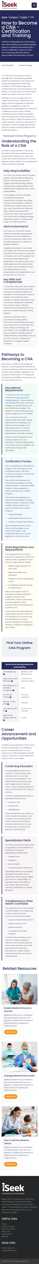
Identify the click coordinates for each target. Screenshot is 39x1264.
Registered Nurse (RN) (17, 923)
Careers (13, 17)
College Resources (9, 1250)
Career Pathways (25, 65)
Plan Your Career (8, 1229)
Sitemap (5, 1236)
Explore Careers (8, 1226)
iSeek (4, 17)
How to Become (8, 1248)
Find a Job (6, 1231)
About (4, 1224)
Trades (23, 17)
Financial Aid (7, 1234)
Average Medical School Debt (19, 1075)
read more (10, 1032)
